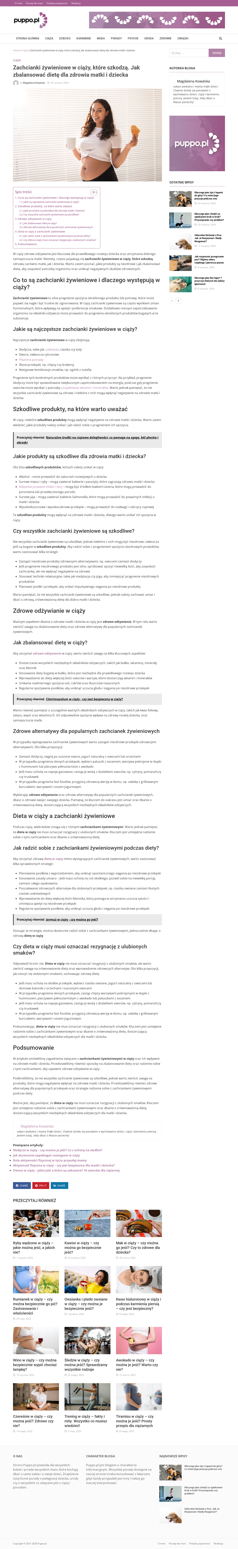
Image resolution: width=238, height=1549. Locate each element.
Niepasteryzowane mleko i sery (40, 487)
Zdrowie (165, 38)
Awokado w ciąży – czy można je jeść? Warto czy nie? (137, 1365)
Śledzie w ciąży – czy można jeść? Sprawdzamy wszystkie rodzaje (86, 1365)
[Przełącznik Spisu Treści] (92, 192)
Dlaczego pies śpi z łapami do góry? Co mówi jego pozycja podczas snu (208, 195)
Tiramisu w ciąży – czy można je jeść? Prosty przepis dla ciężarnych (135, 1421)
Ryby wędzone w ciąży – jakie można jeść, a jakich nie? (34, 1248)
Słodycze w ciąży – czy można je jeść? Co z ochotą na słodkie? (57, 1150)
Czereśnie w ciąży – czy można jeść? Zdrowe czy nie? (33, 1421)
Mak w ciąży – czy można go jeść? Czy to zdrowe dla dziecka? (138, 1248)
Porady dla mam (34, 3)
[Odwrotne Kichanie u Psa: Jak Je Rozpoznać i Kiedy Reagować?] (180, 236)
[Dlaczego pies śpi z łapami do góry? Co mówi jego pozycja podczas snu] (180, 193)
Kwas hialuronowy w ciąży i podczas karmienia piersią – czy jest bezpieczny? (138, 1304)
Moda (101, 38)
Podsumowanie (27, 244)
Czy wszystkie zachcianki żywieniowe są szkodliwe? (51, 214)
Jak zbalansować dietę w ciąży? (40, 223)
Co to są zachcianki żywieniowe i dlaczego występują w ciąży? (56, 197)
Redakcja (76, 3)
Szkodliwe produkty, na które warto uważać (45, 206)
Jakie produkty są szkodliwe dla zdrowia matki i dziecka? (54, 210)
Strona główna (27, 38)
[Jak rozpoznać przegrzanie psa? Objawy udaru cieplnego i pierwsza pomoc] (180, 257)
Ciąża (49, 38)
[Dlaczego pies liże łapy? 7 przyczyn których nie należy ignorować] (180, 279)
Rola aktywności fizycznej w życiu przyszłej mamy (50, 1160)
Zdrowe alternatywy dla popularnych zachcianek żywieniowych (58, 227)
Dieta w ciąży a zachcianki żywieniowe (41, 231)
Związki (182, 38)
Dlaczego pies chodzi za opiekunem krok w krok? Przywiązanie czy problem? (209, 216)
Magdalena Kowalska (34, 82)
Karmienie (83, 38)
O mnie (18, 3)
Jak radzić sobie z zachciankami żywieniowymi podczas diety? (57, 235)
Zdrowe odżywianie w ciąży (35, 219)
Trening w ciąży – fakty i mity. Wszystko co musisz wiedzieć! (86, 1421)
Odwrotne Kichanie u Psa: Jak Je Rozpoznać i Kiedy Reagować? (208, 238)
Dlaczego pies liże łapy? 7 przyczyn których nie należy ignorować (209, 280)
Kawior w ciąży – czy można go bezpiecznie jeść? (83, 1248)
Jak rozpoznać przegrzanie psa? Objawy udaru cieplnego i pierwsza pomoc (209, 259)
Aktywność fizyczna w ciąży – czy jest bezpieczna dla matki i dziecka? (64, 1165)
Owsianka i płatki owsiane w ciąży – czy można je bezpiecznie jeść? (86, 1304)
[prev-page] (172, 300)
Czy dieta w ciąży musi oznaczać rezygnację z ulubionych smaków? (59, 240)
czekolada (52, 349)
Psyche (133, 38)
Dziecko (64, 38)
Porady (116, 38)
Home (16, 50)
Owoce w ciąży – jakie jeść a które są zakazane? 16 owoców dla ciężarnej (66, 1170)
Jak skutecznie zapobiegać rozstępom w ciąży (46, 1155)
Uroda (149, 38)
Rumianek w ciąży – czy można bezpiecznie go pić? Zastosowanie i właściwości (35, 1306)
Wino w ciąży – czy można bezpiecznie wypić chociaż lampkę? (35, 1365)
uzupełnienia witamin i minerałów (84, 388)
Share (24, 1185)
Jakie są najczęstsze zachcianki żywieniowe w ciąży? (51, 202)
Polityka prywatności (57, 3)
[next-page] (178, 300)
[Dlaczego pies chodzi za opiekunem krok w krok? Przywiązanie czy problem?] (180, 215)
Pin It (42, 1185)
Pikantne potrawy (31, 360)
